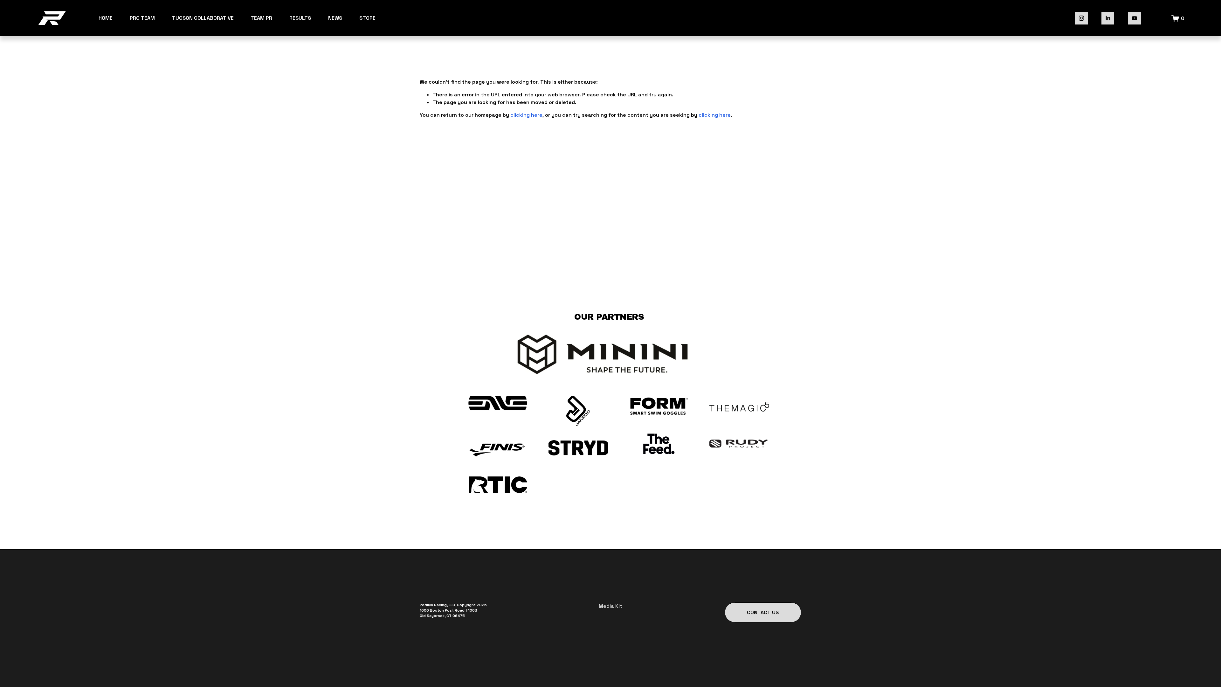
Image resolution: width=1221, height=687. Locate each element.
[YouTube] (1134, 18)
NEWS (335, 18)
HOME (106, 18)
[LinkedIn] (1107, 18)
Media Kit (610, 606)
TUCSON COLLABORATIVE (203, 18)
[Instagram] (1081, 18)
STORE (367, 18)
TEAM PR (261, 18)
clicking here (526, 115)
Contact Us (763, 612)
